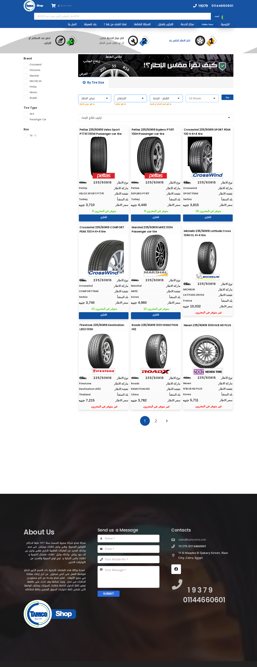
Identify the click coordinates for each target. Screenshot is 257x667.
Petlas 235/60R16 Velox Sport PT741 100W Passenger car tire (101, 132)
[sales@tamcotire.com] (174, 539)
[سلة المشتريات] (53, 5)
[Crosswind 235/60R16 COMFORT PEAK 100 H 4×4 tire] (104, 254)
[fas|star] (209, 40)
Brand (28, 58)
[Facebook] (176, 569)
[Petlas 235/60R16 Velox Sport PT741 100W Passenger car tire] (104, 157)
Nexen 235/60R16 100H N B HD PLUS (207, 325)
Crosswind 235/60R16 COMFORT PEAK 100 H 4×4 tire (102, 229)
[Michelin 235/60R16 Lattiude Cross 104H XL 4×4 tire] (208, 258)
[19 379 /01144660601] (174, 546)
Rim (26, 129)
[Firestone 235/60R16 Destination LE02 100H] (104, 352)
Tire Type (30, 108)
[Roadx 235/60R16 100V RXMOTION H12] (156, 352)
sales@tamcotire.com (192, 540)
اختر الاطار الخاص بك (180, 40)
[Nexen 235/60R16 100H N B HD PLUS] (208, 352)
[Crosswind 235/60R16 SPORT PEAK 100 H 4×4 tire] (208, 157)
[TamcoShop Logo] (34, 5)
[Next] (167, 421)
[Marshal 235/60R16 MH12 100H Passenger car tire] (156, 254)
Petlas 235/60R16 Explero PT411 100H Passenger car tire (153, 132)
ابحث (217, 16)
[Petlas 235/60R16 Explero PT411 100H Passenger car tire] (156, 157)
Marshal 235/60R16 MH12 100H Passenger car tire (152, 229)
